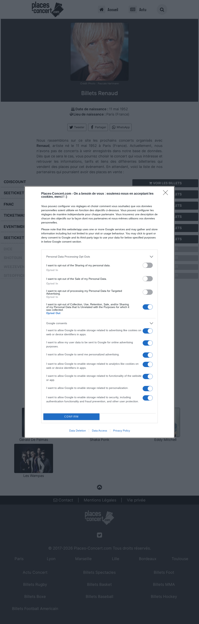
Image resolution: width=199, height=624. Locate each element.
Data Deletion (77, 430)
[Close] (166, 194)
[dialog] (99, 312)
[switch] (148, 265)
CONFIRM (71, 416)
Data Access (99, 430)
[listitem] (99, 257)
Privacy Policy (121, 430)
